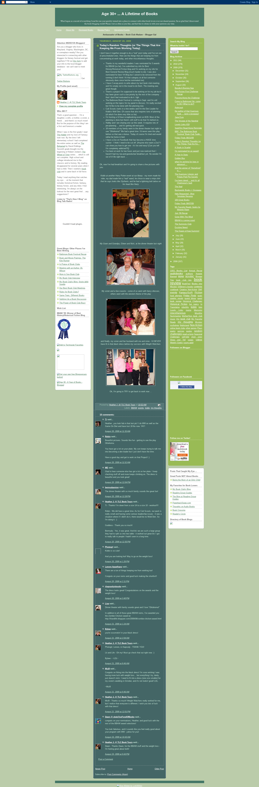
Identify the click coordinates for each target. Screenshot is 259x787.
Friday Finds (189, 295)
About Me (70, 30)
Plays (199, 328)
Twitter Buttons (63, 81)
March (179, 250)
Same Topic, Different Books (71, 295)
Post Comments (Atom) (117, 774)
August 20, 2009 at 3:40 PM (117, 598)
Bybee (108, 629)
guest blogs (190, 298)
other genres (191, 328)
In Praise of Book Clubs (69, 264)
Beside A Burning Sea (184, 88)
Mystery (198, 322)
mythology (174, 325)
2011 (175, 60)
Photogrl (109, 547)
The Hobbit (61, 135)
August (179, 85)
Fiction (198, 292)
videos (199, 340)
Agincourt (179, 108)
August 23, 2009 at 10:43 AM (117, 737)
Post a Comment (105, 759)
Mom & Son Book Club (69, 274)
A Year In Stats (181, 155)
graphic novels (176, 298)
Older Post (159, 769)
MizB (107, 669)
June (178, 239)
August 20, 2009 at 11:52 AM (117, 462)
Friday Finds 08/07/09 (184, 204)
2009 (175, 68)
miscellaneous (178, 313)
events (141, 408)
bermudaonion (112, 487)
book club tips (184, 280)
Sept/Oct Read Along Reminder (188, 128)
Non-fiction (196, 325)
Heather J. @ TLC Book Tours (73, 102)
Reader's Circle (179, 514)
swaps (190, 340)
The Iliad (178, 187)
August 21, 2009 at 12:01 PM (117, 712)
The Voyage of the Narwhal (186, 121)
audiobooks (176, 273)
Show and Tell (178, 340)
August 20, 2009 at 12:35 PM (117, 542)
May (178, 243)
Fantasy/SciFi (186, 292)
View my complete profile (71, 106)
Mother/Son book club (192, 316)
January (179, 257)
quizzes (180, 331)
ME (106, 468)
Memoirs (198, 310)
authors (189, 273)
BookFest (186, 284)
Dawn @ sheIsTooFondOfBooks (119, 717)
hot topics (194, 304)
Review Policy (104, 30)
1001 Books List (178, 270)
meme (188, 310)
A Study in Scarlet (183, 148)
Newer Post (100, 769)
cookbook (174, 289)
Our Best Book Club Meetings (72, 288)
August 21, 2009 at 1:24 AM (117, 624)
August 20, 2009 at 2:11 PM (117, 581)
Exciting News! (181, 227)
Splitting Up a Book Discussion (72, 299)
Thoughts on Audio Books (184, 507)
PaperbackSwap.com (182, 503)
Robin (108, 437)
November (180, 74)
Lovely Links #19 (182, 124)
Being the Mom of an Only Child (186, 480)
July (178, 236)
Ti (106, 419)
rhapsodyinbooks (113, 587)
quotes (189, 331)
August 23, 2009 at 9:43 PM (117, 754)
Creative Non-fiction (188, 289)
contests (198, 286)
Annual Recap (195, 271)
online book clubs (177, 328)
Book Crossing (179, 510)
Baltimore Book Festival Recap (72, 254)
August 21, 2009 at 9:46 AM (117, 692)
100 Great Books (182, 200)
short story (196, 337)
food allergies (176, 296)
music (172, 319)
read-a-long (188, 334)
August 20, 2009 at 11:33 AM (117, 431)
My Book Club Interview (69, 278)
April (178, 246)
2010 (175, 64)
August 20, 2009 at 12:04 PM (117, 482)
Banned (173, 276)
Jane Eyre (179, 117)
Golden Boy (180, 158)
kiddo (147, 408)
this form (77, 61)
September (181, 81)
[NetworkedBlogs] (186, 383)
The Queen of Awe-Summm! (187, 231)
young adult (188, 343)
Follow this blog (186, 387)
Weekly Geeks (176, 343)
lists (200, 307)
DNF (200, 289)
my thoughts (156, 408)
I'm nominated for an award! (187, 151)
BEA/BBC (189, 276)
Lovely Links (176, 310)
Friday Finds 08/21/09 (184, 138)
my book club (183, 319)
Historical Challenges (192, 301)
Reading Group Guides (182, 493)
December (180, 71)
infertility (185, 307)
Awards (199, 274)
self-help (185, 337)
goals (200, 296)
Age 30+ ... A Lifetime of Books (129, 14)
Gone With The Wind (184, 217)
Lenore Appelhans (113, 567)
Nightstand (184, 325)
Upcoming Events (122, 30)
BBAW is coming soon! (185, 220)
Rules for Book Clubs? (69, 292)
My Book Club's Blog (182, 489)
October (179, 78)
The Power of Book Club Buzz (72, 303)
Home (58, 30)
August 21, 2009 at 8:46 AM (117, 663)
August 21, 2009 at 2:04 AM (117, 638)
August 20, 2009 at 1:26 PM (117, 562)
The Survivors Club (183, 224)
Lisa (107, 604)
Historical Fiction (179, 304)
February (180, 253)
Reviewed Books (86, 30)
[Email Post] (159, 405)
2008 (175, 261)
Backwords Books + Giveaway (188, 190)
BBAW (134, 408)
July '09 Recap (181, 213)
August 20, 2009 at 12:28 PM (117, 496)
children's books (185, 286)
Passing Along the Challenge (187, 98)
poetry (173, 331)
